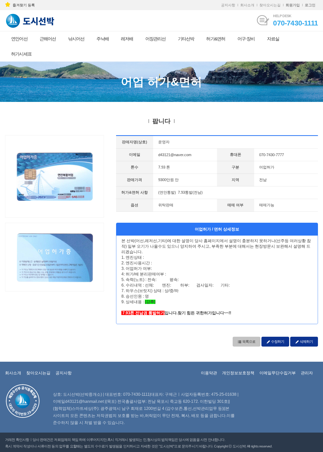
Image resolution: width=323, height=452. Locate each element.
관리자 (307, 373)
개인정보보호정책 (238, 373)
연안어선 (19, 38)
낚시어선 (76, 38)
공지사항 (228, 5)
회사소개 (247, 5)
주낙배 (102, 38)
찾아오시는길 (270, 5)
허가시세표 (21, 53)
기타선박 (186, 38)
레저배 (127, 38)
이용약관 (209, 373)
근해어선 (48, 38)
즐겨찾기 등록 (24, 5)
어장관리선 (155, 38)
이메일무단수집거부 (277, 373)
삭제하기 (306, 342)
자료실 (273, 38)
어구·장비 (246, 38)
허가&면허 (215, 38)
